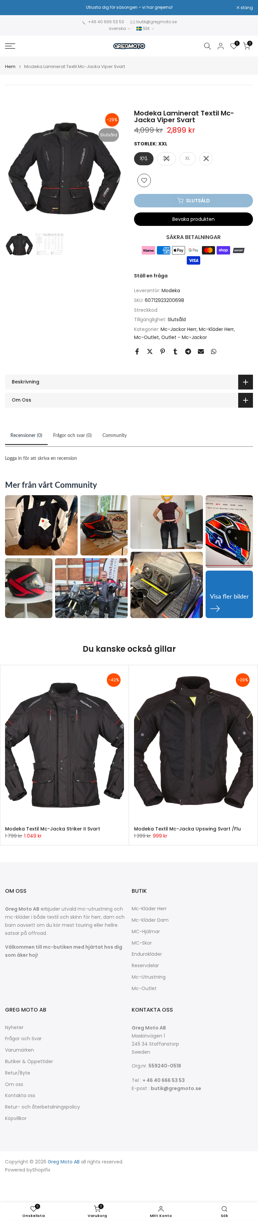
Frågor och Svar (23, 1039)
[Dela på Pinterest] (163, 351)
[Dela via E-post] (201, 351)
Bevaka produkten (193, 219)
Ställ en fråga (151, 275)
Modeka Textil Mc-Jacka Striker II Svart (52, 828)
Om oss (14, 1084)
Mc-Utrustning (149, 977)
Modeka (171, 290)
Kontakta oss (20, 1095)
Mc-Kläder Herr (216, 329)
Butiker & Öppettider (29, 1061)
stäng (15, 8)
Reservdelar (145, 965)
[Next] (113, 169)
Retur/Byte (17, 1073)
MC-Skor (142, 943)
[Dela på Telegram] (188, 351)
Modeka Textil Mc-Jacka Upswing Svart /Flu (187, 828)
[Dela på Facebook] (137, 351)
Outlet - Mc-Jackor (184, 337)
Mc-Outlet (146, 337)
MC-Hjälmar (146, 931)
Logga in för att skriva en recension (41, 458)
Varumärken (19, 1050)
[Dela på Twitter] (150, 351)
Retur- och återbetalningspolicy (42, 1107)
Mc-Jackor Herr (179, 329)
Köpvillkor (16, 1118)
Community (114, 435)
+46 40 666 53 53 (106, 22)
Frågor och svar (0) (72, 435)
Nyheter (14, 1027)
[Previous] (16, 169)
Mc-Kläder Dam (150, 920)
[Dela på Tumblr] (175, 351)
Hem (10, 66)
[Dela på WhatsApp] (214, 351)
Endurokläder (147, 954)
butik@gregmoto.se (156, 22)
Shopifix (41, 1170)
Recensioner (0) (26, 435)
